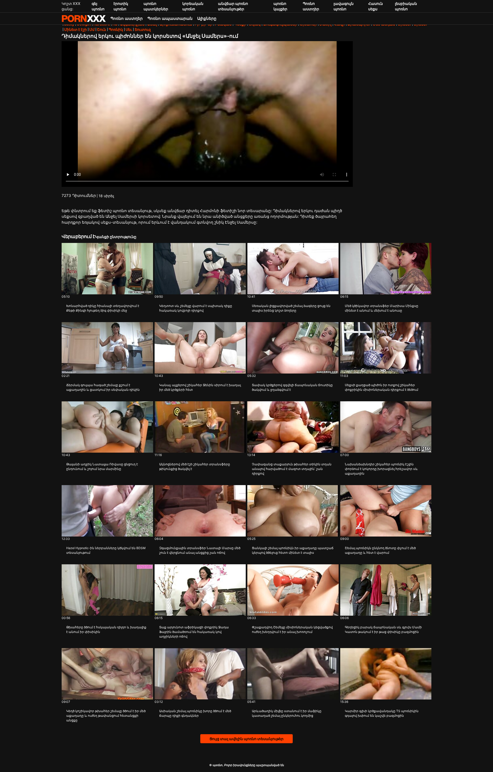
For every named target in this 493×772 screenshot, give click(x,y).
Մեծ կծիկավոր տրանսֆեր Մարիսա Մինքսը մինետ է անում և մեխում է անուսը (381, 308)
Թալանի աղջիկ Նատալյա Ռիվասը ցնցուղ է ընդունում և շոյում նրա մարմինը (102, 466)
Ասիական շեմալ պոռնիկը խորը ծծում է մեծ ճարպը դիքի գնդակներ (195, 713)
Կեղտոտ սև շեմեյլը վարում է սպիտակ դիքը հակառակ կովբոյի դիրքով (195, 308)
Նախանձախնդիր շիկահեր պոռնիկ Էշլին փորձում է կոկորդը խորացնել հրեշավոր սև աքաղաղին (381, 468)
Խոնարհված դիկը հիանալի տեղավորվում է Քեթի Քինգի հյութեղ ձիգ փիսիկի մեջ (102, 308)
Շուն (101, 29)
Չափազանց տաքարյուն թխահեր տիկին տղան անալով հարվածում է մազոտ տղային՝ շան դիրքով (291, 468)
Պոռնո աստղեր (126, 18)
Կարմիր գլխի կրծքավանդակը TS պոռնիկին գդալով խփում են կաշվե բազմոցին (382, 713)
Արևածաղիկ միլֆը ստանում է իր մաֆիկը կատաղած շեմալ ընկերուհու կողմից (286, 713)
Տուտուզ (143, 29)
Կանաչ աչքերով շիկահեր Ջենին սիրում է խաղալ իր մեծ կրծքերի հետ (200, 387)
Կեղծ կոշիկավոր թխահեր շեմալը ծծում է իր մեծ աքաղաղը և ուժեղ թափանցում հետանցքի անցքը (106, 715)
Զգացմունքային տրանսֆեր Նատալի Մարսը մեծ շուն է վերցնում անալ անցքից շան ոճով (199, 550)
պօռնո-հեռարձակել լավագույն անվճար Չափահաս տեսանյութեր (84, 18)
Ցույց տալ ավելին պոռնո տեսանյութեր (246, 739)
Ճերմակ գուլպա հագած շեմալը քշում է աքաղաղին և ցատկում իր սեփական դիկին (103, 387)
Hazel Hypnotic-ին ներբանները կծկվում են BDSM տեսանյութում (106, 550)
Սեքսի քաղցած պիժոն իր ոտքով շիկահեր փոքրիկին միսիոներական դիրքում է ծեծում (381, 387)
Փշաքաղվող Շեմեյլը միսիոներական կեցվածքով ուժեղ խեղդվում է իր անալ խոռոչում (292, 629)
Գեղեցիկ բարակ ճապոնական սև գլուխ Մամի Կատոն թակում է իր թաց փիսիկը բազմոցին (383, 629)
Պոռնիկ (116, 29)
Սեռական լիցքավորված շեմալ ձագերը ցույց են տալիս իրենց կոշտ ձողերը (291, 308)
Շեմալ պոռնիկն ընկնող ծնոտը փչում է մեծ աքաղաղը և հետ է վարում (380, 550)
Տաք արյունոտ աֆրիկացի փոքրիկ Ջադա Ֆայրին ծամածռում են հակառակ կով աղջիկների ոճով (194, 631)
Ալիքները (206, 18)
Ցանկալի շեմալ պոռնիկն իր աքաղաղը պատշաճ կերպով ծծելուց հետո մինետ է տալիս (293, 550)
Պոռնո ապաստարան (170, 18)
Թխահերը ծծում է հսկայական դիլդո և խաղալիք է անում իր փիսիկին (106, 629)
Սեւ (129, 29)
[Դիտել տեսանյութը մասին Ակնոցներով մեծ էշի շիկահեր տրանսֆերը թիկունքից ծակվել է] (200, 427)
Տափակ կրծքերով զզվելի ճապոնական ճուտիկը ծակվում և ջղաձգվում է (292, 387)
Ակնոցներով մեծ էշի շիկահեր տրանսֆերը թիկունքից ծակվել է (194, 466)
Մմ (91, 29)
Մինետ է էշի (75, 29)
